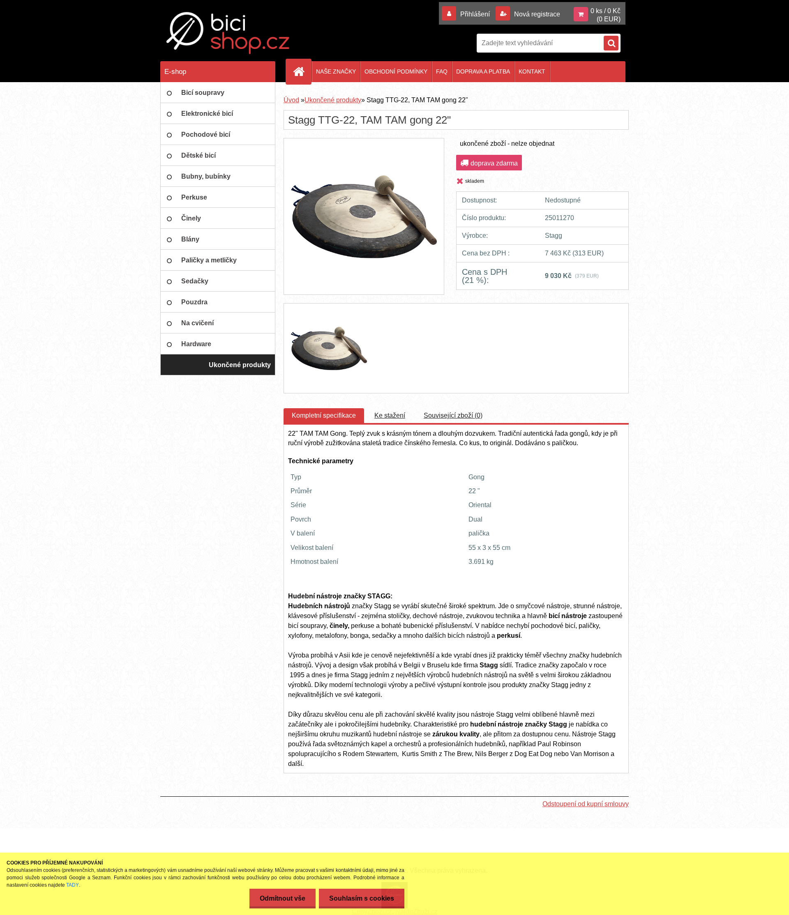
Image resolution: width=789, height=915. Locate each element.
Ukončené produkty (333, 100)
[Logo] (228, 33)
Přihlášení (475, 14)
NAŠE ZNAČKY (336, 71)
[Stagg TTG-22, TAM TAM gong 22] (364, 145)
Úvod (291, 100)
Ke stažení (389, 415)
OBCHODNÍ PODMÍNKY (396, 71)
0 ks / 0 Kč (606, 10)
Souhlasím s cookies (361, 898)
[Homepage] (302, 71)
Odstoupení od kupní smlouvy (585, 803)
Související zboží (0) (453, 415)
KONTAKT (532, 71)
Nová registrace (536, 14)
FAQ (442, 71)
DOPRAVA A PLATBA (483, 71)
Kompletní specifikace (324, 415)
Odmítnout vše (282, 898)
